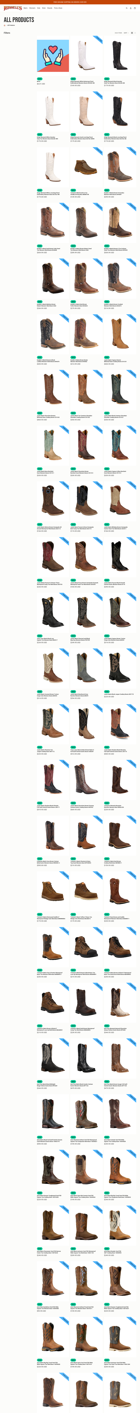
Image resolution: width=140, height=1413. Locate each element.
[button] (126, 33)
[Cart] (135, 8)
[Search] (127, 8)
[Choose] (66, 73)
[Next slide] (100, 56)
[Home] (4, 25)
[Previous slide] (73, 56)
